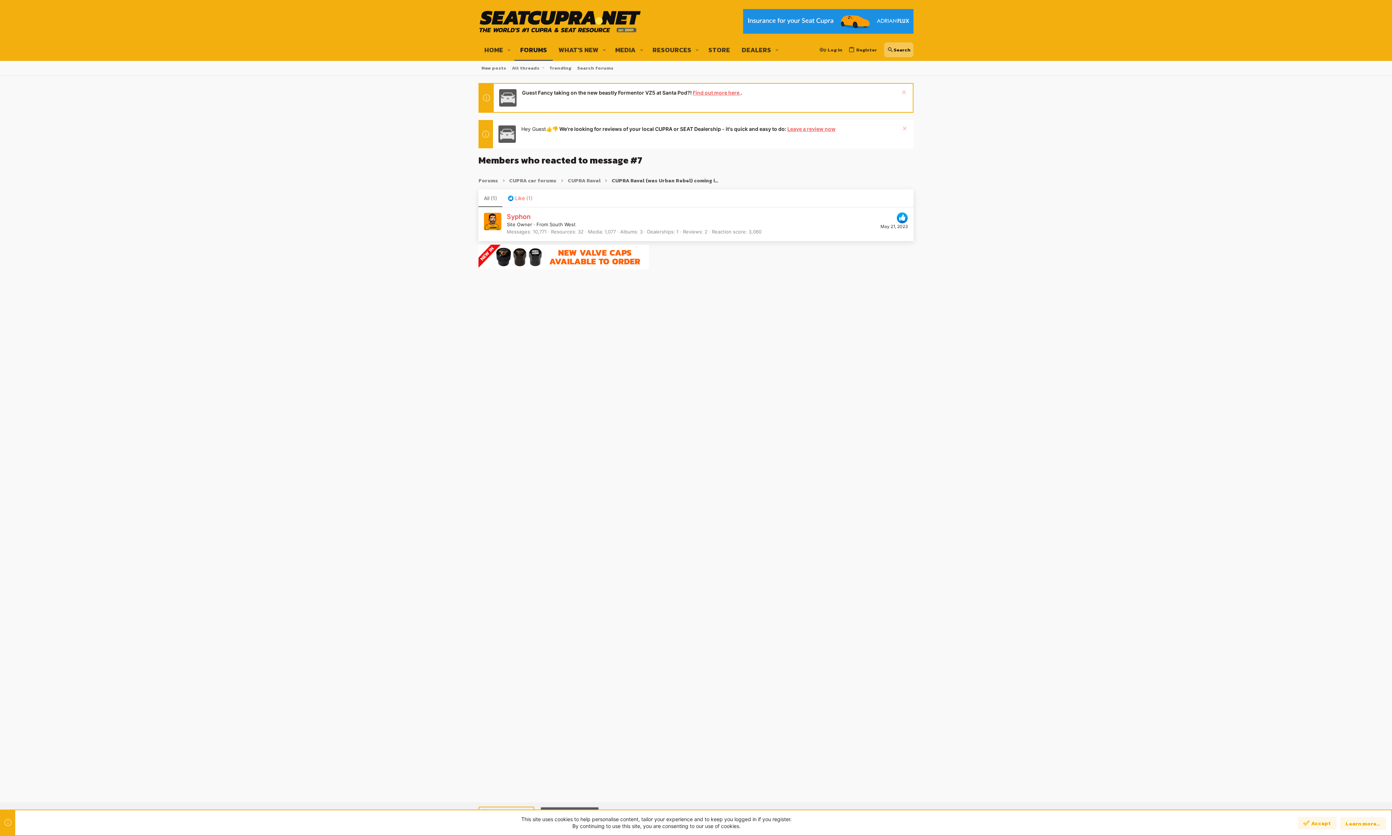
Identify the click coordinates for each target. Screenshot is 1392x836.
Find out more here (717, 93)
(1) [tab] (490, 198)
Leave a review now (811, 129)
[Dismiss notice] (903, 93)
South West (563, 224)
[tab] (520, 198)
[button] (509, 50)
